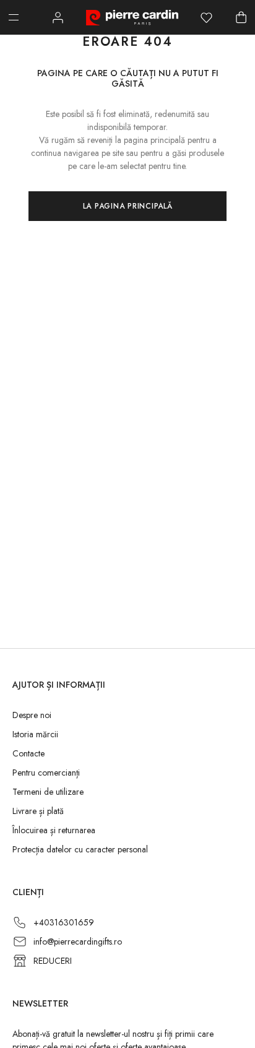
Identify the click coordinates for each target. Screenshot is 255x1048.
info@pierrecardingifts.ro (77, 941)
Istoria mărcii (35, 734)
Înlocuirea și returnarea (53, 830)
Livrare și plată (38, 811)
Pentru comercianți (46, 772)
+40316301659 (63, 922)
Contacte (28, 753)
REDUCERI (52, 961)
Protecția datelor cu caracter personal (80, 849)
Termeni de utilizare (48, 792)
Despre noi (31, 715)
